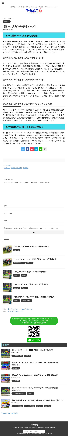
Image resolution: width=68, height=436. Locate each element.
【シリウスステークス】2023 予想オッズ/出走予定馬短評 (32, 350)
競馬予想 (19, 168)
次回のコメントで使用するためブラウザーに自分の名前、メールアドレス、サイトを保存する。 (31, 228)
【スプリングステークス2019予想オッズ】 (20, 309)
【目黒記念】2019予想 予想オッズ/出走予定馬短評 (31, 247)
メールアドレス (8, 213)
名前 (5, 206)
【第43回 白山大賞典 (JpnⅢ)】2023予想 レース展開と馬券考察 (35, 375)
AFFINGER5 (49, 433)
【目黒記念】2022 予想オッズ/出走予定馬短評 (29, 272)
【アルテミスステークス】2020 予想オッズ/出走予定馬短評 (34, 259)
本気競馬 (34, 424)
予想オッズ (7, 165)
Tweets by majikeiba (9, 413)
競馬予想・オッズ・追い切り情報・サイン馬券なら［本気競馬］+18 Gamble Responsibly (34, 427)
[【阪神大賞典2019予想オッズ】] (36, 149)
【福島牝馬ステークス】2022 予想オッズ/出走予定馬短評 (33, 297)
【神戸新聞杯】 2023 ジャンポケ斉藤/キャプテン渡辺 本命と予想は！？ (37, 400)
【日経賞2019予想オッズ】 (16, 311)
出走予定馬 (14, 168)
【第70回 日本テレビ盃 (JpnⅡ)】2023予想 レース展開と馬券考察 (35, 363)
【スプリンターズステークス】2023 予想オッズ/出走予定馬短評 (35, 388)
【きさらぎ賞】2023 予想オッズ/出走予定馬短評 (30, 284)
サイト (5, 220)
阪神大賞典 (25, 168)
